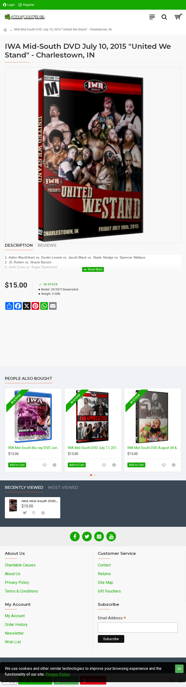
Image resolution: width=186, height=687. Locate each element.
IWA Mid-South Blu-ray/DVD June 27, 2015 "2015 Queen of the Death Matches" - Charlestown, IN (34, 448)
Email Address (112, 618)
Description (19, 245)
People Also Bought (28, 378)
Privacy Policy (58, 674)
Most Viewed (63, 487)
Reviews (47, 245)
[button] (91, 475)
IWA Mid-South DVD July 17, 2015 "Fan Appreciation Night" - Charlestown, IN (94, 448)
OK (179, 669)
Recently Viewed (24, 487)
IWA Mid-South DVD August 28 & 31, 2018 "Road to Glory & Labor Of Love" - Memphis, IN (153, 448)
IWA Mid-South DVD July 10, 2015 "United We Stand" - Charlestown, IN (40, 501)
